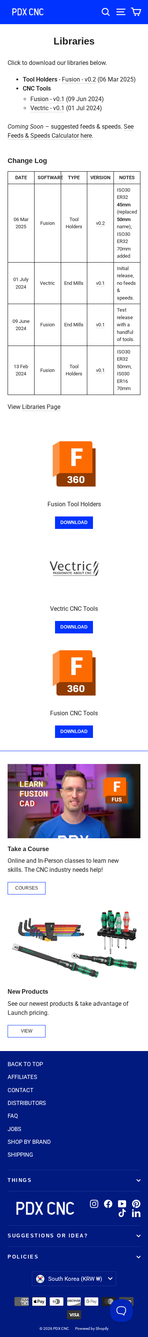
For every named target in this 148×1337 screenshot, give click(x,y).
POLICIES (23, 1257)
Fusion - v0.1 (47, 99)
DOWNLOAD (74, 522)
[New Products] (74, 944)
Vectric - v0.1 (47, 108)
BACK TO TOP (25, 1064)
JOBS (14, 1129)
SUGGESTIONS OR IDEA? (48, 1236)
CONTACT (20, 1090)
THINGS (20, 1180)
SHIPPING (20, 1154)
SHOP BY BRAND (29, 1142)
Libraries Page (41, 406)
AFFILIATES (22, 1077)
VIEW (26, 1031)
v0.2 (100, 223)
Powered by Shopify (92, 1328)
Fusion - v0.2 (79, 79)
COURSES (26, 888)
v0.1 (100, 283)
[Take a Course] (74, 801)
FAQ (13, 1116)
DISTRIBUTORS (27, 1103)
